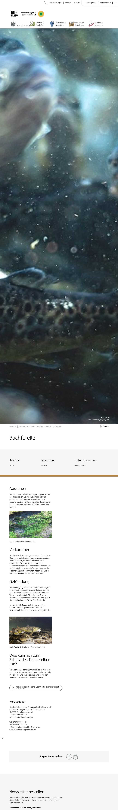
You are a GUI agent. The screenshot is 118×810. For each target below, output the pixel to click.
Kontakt (77, 3)
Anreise (68, 3)
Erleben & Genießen (40, 24)
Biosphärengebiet (24, 25)
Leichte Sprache (90, 3)
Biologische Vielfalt (44, 426)
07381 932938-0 (19, 722)
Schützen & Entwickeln (79, 24)
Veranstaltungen (56, 3)
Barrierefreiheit (105, 3)
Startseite (12, 426)
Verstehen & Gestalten (61, 24)
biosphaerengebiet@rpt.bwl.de (27, 727)
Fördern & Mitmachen (99, 24)
